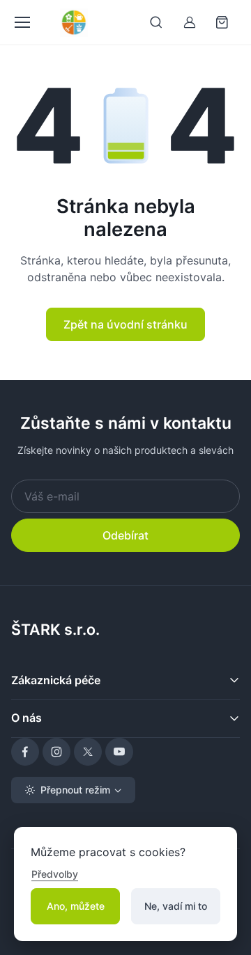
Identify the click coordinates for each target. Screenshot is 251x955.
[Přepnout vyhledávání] (156, 22)
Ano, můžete (76, 906)
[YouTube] (119, 752)
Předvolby (54, 874)
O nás (26, 718)
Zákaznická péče (55, 680)
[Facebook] (25, 752)
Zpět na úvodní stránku (125, 324)
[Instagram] (56, 752)
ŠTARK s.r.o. (55, 629)
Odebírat (125, 535)
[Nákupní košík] (223, 22)
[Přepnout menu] (21, 22)
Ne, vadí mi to (175, 906)
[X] (88, 752)
